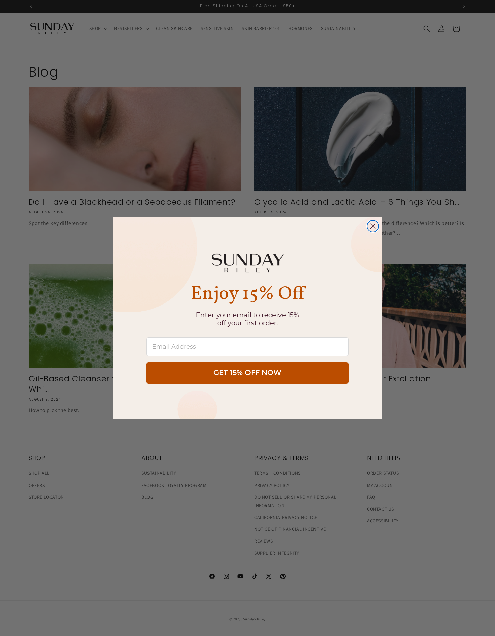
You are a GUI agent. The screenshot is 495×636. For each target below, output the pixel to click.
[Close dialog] (373, 226)
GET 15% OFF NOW (247, 373)
